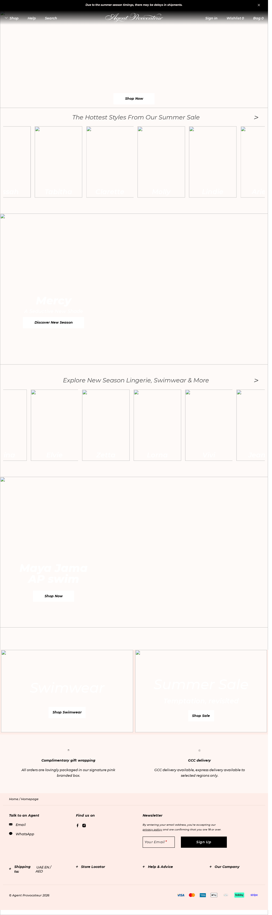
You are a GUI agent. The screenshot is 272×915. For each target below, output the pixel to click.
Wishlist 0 (235, 18)
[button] (211, 18)
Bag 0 (258, 18)
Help (32, 18)
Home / (15, 799)
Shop (14, 18)
